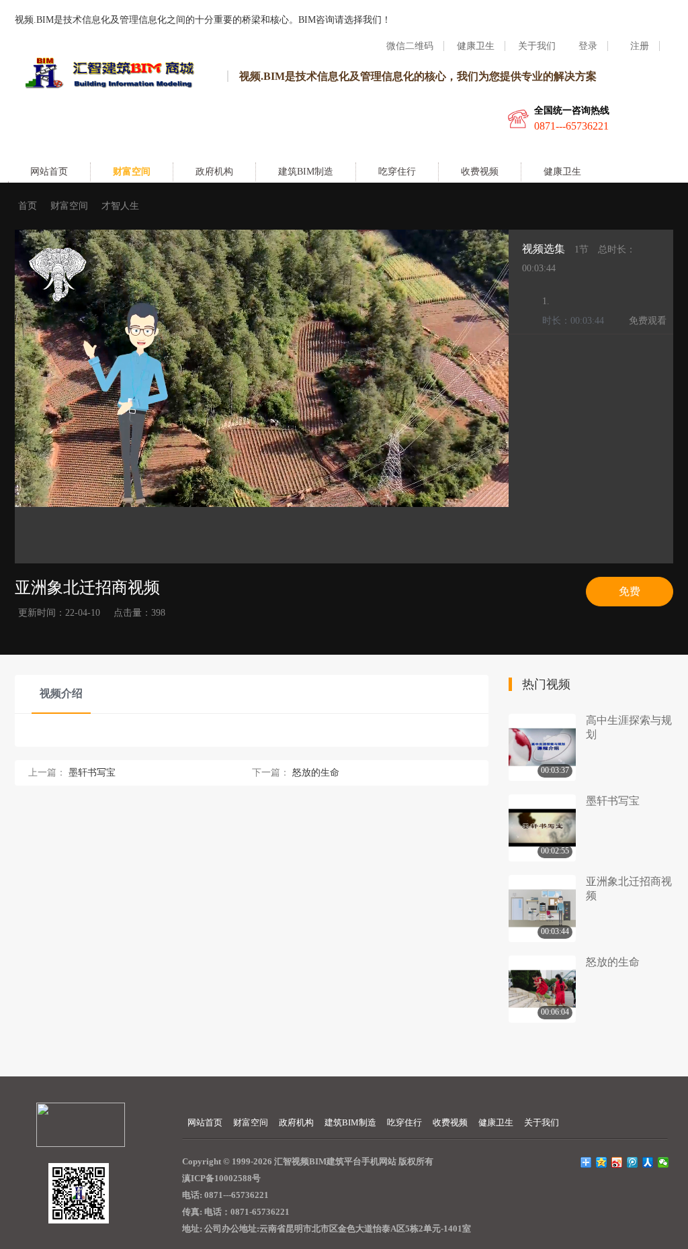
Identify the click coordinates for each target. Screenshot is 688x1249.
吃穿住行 (397, 172)
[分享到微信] (663, 1162)
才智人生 (120, 206)
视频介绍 (61, 693)
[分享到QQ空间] (601, 1162)
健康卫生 (562, 172)
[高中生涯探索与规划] (542, 747)
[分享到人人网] (648, 1162)
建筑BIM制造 (305, 172)
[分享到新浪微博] (617, 1162)
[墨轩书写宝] (542, 828)
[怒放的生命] (542, 989)
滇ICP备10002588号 (221, 1178)
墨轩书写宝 (92, 773)
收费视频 (480, 172)
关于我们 (541, 1122)
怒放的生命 (315, 773)
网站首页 (49, 172)
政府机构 (214, 172)
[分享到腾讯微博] (632, 1162)
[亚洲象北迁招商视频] (542, 908)
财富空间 (131, 172)
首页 (27, 206)
